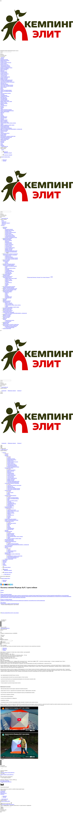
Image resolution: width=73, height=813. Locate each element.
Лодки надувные (61, 596)
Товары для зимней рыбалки (12, 497)
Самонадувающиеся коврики (52, 595)
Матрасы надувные (54, 596)
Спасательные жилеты (35, 596)
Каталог (6, 454)
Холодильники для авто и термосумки (14, 555)
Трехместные (16, 603)
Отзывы (4, 650)
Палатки (9, 457)
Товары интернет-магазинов (12, 543)
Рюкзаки (13, 596)
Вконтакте (5, 159)
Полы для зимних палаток (8, 600)
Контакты (2, 794)
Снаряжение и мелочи (27, 600)
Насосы (8, 549)
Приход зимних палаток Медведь (6, 774)
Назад (7, 453)
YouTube (4, 160)
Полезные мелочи (10, 533)
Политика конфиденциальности (8, 804)
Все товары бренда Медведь (5, 781)
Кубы (1, 600)
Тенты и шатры (10, 492)
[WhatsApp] (9, 584)
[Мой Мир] (4, 584)
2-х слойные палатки (10, 603)
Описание (5, 648)
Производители (3, 793)
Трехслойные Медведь (5, 628)
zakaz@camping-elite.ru (5, 156)
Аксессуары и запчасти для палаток (14, 485)
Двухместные (3, 603)
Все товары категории (4, 780)
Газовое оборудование (11, 523)
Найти (2, 807)
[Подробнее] (0, 775)
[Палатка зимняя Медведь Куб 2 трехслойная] (9, 612)
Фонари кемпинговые (26, 596)
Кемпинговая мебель (11, 469)
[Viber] (7, 584)
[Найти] (1, 53)
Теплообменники (20, 600)
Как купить (2, 792)
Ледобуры (15, 600)
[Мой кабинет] (0, 389)
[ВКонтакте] (1, 584)
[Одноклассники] (2, 584)
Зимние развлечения (21, 597)
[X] (6, 584)
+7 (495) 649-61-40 (4, 146)
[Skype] (10, 584)
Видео (5, 649)
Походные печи (35, 600)
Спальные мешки (35, 595)
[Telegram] (12, 584)
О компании (2, 791)
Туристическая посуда (11, 509)
